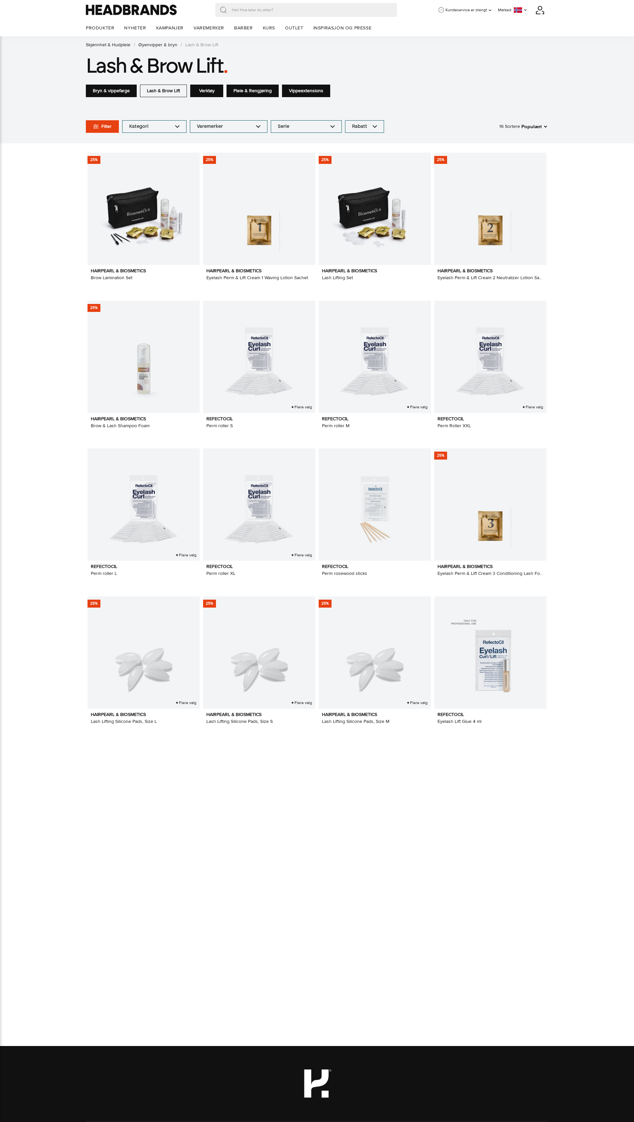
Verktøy (207, 91)
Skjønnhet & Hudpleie (108, 45)
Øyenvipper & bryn (157, 45)
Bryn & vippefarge (111, 91)
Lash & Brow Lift (163, 91)
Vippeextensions (306, 91)
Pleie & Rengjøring (252, 91)
